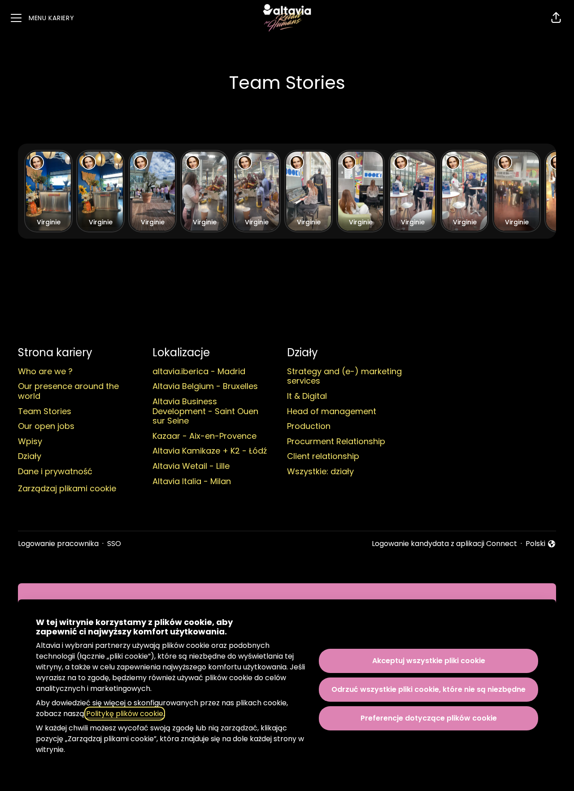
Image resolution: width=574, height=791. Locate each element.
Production (308, 426)
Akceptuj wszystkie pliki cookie (428, 661)
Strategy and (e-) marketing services (344, 376)
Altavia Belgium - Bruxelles (205, 386)
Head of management (331, 411)
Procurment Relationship (336, 441)
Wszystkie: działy (320, 471)
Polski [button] (541, 543)
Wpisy (30, 441)
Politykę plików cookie (124, 713)
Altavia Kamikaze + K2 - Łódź (209, 450)
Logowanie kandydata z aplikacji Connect (444, 543)
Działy (29, 456)
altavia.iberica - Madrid (198, 371)
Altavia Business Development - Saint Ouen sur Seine (205, 411)
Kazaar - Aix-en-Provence (204, 435)
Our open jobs (46, 426)
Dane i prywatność (55, 471)
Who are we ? (45, 371)
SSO (114, 543)
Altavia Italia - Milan (191, 481)
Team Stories (44, 411)
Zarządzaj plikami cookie (67, 488)
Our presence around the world (68, 391)
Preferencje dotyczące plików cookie (429, 718)
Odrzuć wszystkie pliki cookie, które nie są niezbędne (428, 689)
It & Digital (307, 396)
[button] (556, 18)
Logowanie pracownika (58, 543)
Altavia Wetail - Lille (191, 466)
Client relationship (323, 456)
